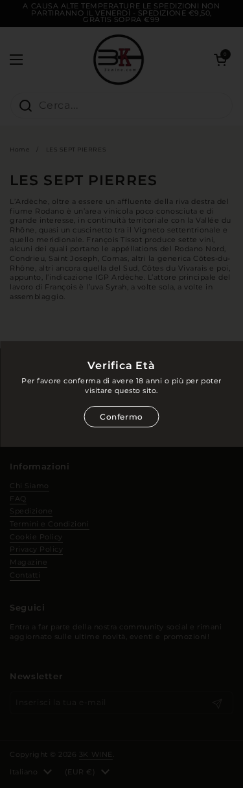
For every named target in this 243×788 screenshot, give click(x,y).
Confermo (121, 417)
